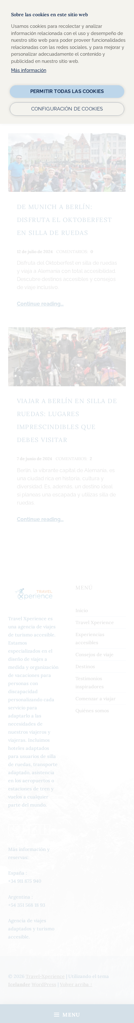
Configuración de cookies (67, 109)
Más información (28, 70)
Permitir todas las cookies (67, 91)
